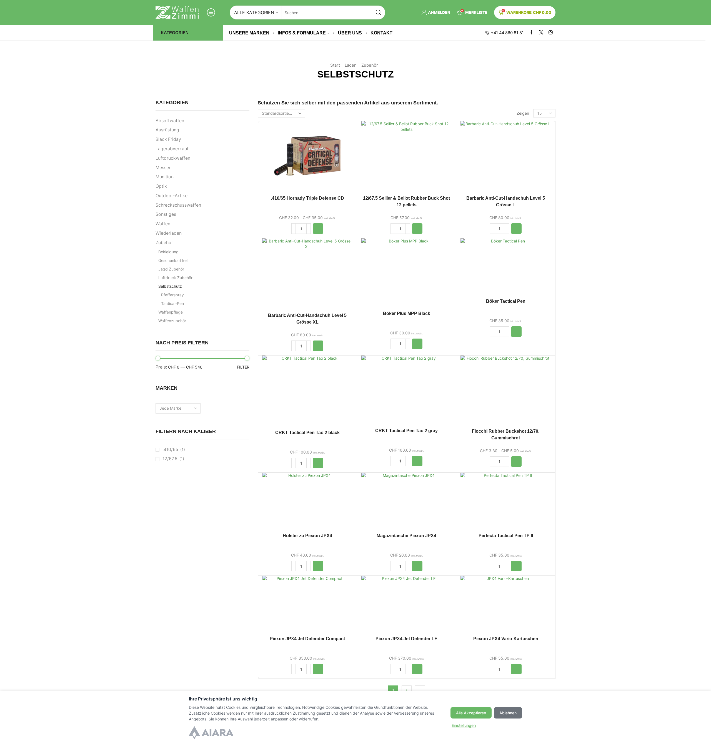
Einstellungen (464, 725)
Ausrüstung (167, 129)
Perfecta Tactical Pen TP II (506, 535)
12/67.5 (169, 458)
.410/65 (170, 449)
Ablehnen (508, 712)
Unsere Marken (249, 32)
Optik (161, 186)
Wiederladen (169, 233)
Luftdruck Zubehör (175, 277)
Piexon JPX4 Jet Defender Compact (307, 638)
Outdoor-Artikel (172, 195)
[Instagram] (551, 32)
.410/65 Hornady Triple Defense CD (307, 198)
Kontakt (381, 32)
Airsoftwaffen (170, 120)
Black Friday (168, 139)
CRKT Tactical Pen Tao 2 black (307, 432)
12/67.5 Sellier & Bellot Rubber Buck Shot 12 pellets (406, 201)
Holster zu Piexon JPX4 (307, 535)
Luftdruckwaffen (173, 158)
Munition (165, 176)
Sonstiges (166, 214)
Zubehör (369, 65)
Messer (163, 167)
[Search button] (378, 12)
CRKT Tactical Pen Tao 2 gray (406, 430)
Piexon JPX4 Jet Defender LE (406, 638)
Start (335, 65)
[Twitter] (541, 32)
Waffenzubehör (172, 320)
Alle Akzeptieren (471, 712)
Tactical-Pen (172, 303)
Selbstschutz (170, 286)
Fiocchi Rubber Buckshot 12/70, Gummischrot (505, 434)
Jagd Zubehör (171, 269)
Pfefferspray (172, 294)
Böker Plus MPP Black (406, 313)
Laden (351, 65)
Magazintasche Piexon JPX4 (406, 535)
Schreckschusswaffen (178, 205)
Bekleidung (168, 251)
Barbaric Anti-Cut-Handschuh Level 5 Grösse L (505, 201)
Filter (243, 367)
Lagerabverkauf (172, 148)
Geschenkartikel (172, 260)
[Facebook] (531, 32)
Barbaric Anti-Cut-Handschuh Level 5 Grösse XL (307, 318)
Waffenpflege (170, 312)
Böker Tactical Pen (505, 301)
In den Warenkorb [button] (307, 158)
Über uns (350, 32)
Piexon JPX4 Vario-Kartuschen (505, 638)
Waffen (163, 223)
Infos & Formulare (302, 32)
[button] (318, 228)
